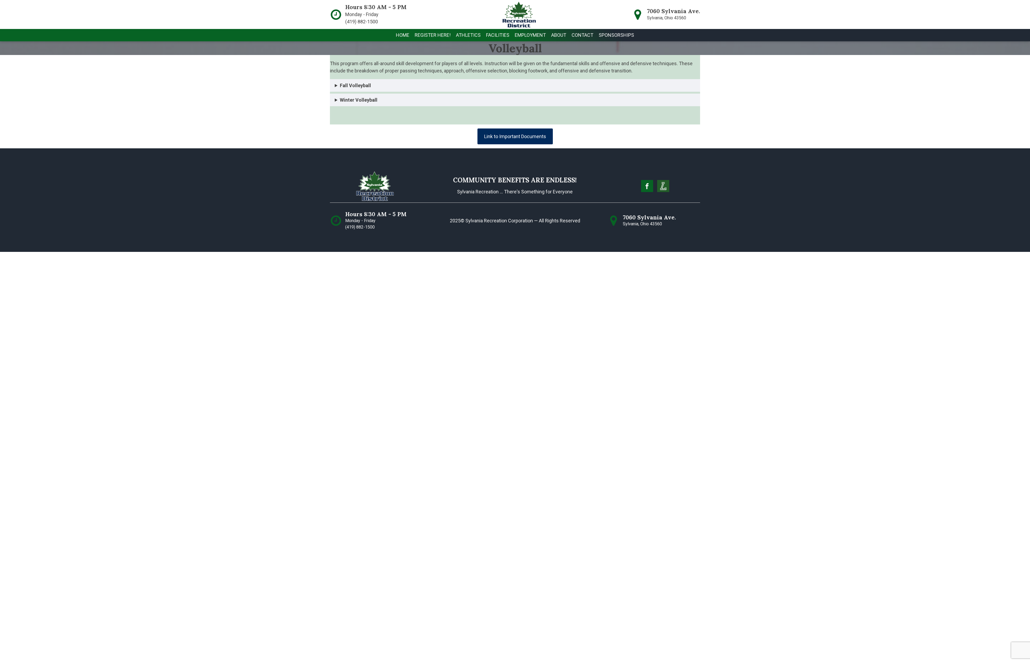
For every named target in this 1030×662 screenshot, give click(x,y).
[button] (432, 35)
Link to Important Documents (515, 136)
